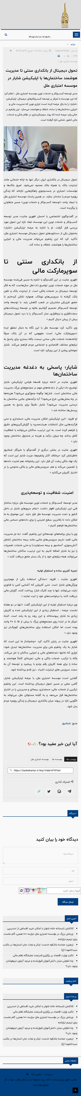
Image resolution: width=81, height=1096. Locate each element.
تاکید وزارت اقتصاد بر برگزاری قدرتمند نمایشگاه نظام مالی (43, 955)
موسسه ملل (57, 759)
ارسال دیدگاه (67, 902)
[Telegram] (69, 791)
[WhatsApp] (59, 791)
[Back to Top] (75, 1090)
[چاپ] (58, 56)
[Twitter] (49, 791)
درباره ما (48, 1074)
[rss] (27, 1074)
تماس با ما (36, 1074)
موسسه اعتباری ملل (40, 759)
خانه (73, 44)
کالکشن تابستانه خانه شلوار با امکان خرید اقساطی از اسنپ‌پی (40, 928)
